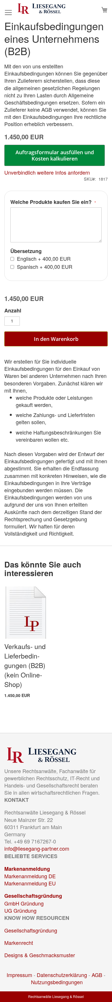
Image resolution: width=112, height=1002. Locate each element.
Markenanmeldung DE (30, 876)
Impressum (19, 974)
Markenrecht (18, 942)
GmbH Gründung (24, 903)
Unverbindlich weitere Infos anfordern (47, 172)
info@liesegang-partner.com (36, 848)
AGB (97, 974)
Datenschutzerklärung (62, 974)
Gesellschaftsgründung (33, 895)
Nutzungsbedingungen (57, 982)
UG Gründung (20, 910)
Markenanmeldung (27, 868)
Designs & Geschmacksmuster (39, 955)
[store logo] (41, 8)
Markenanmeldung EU (30, 883)
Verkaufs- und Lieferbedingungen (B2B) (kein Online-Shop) (25, 665)
